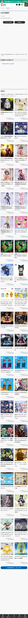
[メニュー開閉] (26, 4)
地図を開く (20, 22)
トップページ (3, 8)
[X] (17, 5)
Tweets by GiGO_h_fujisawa (8, 63)
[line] (22, 5)
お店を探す (8, 8)
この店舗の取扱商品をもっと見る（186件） (14, 567)
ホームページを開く (8, 22)
